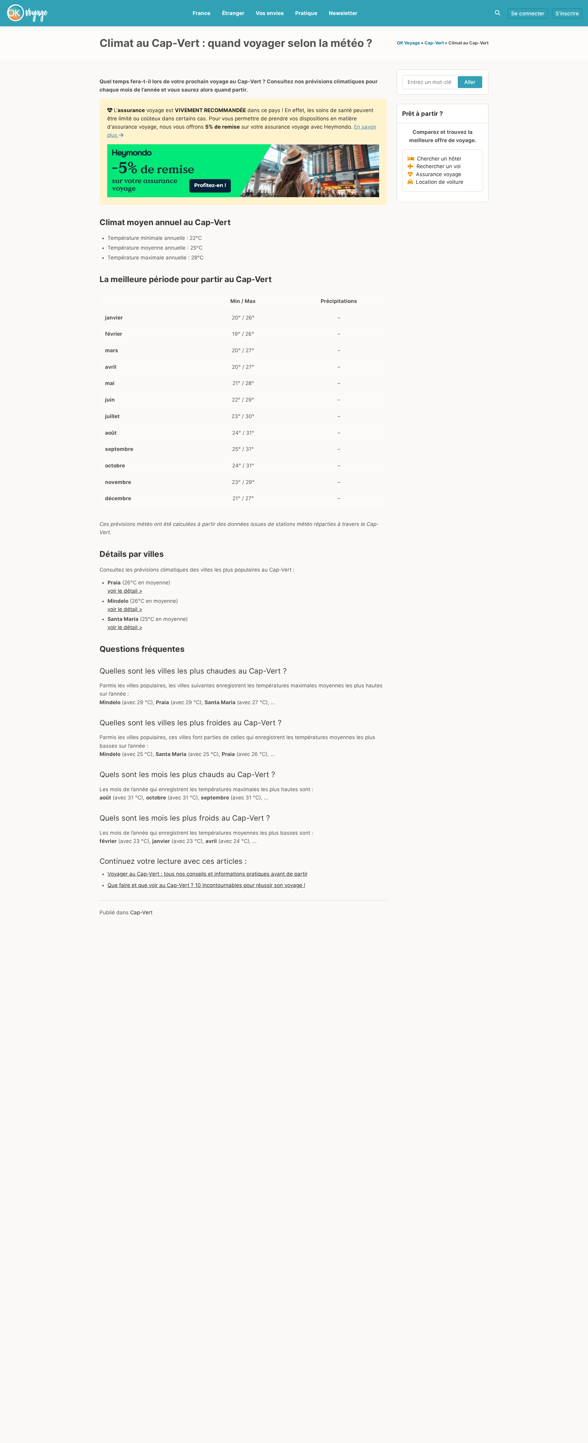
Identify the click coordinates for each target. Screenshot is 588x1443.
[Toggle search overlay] (497, 13)
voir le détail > (124, 591)
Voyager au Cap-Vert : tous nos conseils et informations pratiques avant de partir (207, 874)
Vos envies (270, 13)
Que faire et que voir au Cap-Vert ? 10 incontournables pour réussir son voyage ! (206, 885)
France (201, 13)
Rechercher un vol (437, 166)
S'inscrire (567, 13)
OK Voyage (408, 42)
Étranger (233, 13)
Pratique (306, 13)
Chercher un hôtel (437, 159)
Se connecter (528, 13)
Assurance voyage (437, 174)
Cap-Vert (434, 42)
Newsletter (343, 13)
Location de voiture (438, 182)
